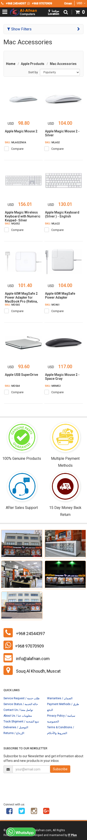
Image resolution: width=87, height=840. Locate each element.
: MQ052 (12, 223)
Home (10, 64)
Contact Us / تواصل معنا (18, 710)
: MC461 (52, 304)
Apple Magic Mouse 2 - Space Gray (62, 376)
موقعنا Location (53, 12)
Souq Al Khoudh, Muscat (38, 671)
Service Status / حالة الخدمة (20, 704)
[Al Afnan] (46, 812)
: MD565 (12, 304)
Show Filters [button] (21, 29)
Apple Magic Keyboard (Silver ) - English (62, 214)
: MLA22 (52, 223)
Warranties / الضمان (59, 698)
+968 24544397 (30, 633)
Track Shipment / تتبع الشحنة (21, 721)
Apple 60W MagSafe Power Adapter (60, 295)
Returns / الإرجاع (13, 733)
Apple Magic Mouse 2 (21, 131)
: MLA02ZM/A (15, 142)
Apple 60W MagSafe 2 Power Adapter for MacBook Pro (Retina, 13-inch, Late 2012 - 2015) (21, 301)
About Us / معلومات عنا (17, 715)
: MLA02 (52, 142)
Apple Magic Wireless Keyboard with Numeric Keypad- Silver (22, 216)
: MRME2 (53, 385)
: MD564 (12, 385)
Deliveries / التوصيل (15, 727)
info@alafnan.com (33, 658)
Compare (17, 148)
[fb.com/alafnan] (9, 812)
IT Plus (72, 835)
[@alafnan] (21, 812)
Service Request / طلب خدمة (21, 698)
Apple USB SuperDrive (21, 375)
